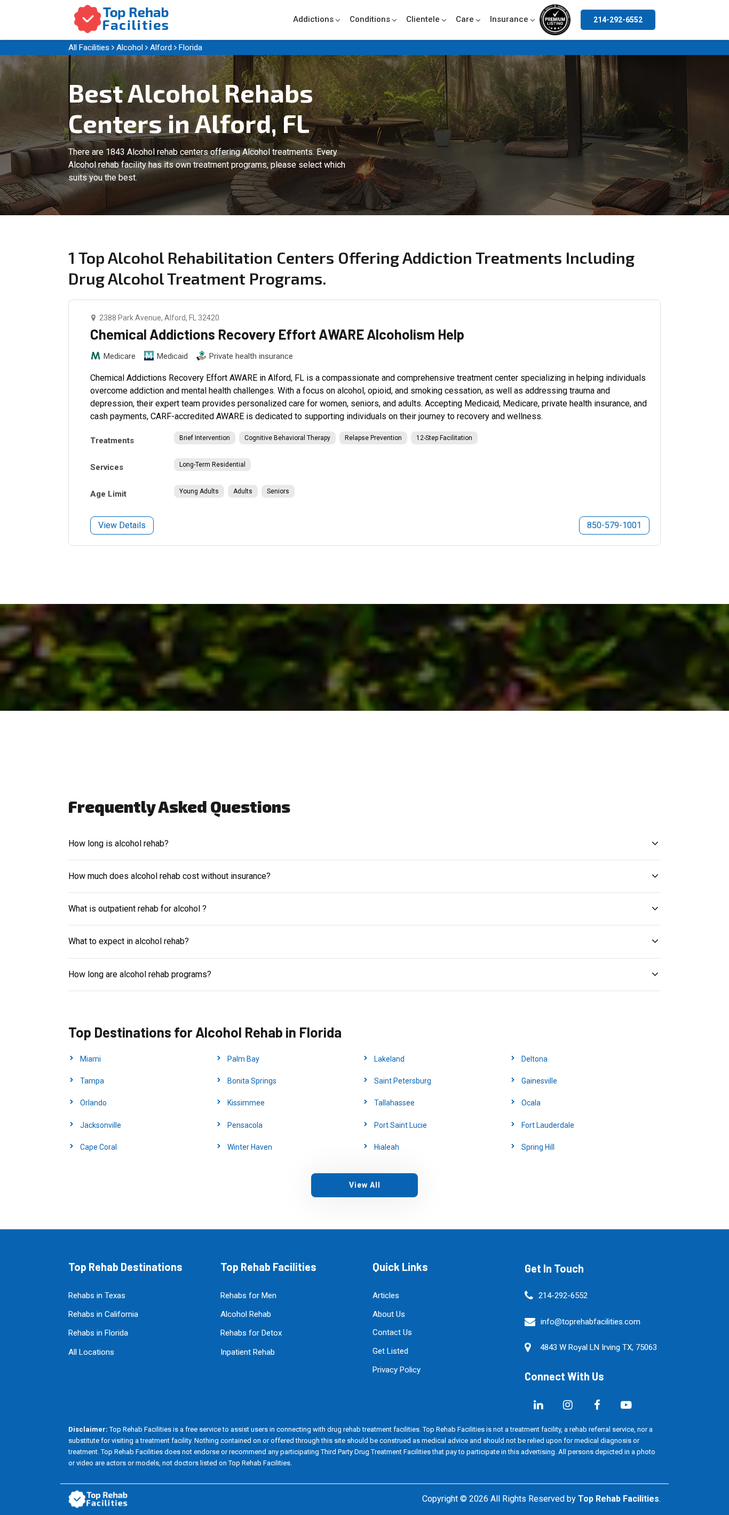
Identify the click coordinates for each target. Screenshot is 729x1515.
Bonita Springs (251, 1081)
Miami (90, 1059)
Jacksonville (100, 1125)
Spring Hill (537, 1147)
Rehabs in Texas (96, 1295)
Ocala (531, 1102)
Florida (190, 47)
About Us (389, 1314)
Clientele (423, 19)
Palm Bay (243, 1059)
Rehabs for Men (248, 1295)
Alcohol (129, 47)
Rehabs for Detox (251, 1333)
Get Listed (390, 1351)
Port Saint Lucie (400, 1125)
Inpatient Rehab (247, 1352)
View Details (122, 525)
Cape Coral (98, 1147)
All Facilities (88, 47)
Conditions (370, 19)
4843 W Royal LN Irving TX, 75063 (598, 1347)
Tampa (92, 1081)
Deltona (534, 1059)
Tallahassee (394, 1102)
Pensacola (245, 1125)
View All (365, 1185)
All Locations (91, 1352)
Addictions (313, 19)
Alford (161, 47)
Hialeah (386, 1147)
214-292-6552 (618, 19)
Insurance (509, 19)
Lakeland (389, 1059)
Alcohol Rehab (245, 1314)
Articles (386, 1295)
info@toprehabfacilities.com (590, 1321)
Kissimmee (246, 1102)
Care (465, 19)
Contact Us (392, 1332)
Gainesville (539, 1081)
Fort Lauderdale (547, 1125)
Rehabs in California (103, 1314)
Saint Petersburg (402, 1081)
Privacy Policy (397, 1370)
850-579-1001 (614, 525)
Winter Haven (249, 1147)
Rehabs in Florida (98, 1333)
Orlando (93, 1102)
